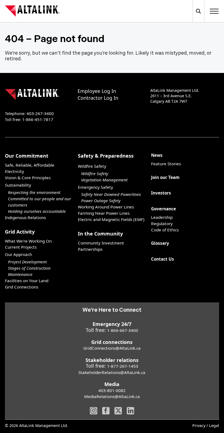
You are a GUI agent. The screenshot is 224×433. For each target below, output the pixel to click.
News (157, 155)
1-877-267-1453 (122, 366)
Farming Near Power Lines (103, 213)
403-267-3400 (40, 113)
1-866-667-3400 (122, 330)
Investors (161, 193)
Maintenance (20, 274)
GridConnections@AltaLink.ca (112, 348)
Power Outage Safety (100, 200)
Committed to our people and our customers (39, 202)
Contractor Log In (98, 98)
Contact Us (162, 259)
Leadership (162, 217)
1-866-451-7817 (37, 119)
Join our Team (165, 177)
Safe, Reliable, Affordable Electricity (29, 168)
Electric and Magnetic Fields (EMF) (111, 219)
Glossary (160, 243)
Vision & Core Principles (28, 177)
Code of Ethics (165, 229)
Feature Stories (166, 163)
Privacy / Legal (205, 425)
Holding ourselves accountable (37, 211)
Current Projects (21, 247)
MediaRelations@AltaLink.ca (112, 396)
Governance (163, 208)
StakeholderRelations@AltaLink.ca (111, 372)
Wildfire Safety (94, 173)
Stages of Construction (29, 268)
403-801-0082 (112, 390)
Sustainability (18, 185)
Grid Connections (21, 287)
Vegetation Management (104, 179)
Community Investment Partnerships (101, 246)
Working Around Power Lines (106, 207)
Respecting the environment (34, 192)
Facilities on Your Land (26, 280)
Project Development (27, 261)
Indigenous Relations (25, 217)
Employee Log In (97, 91)
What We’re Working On (28, 241)
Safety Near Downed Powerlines (111, 194)
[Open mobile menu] (214, 11)
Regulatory (162, 223)
